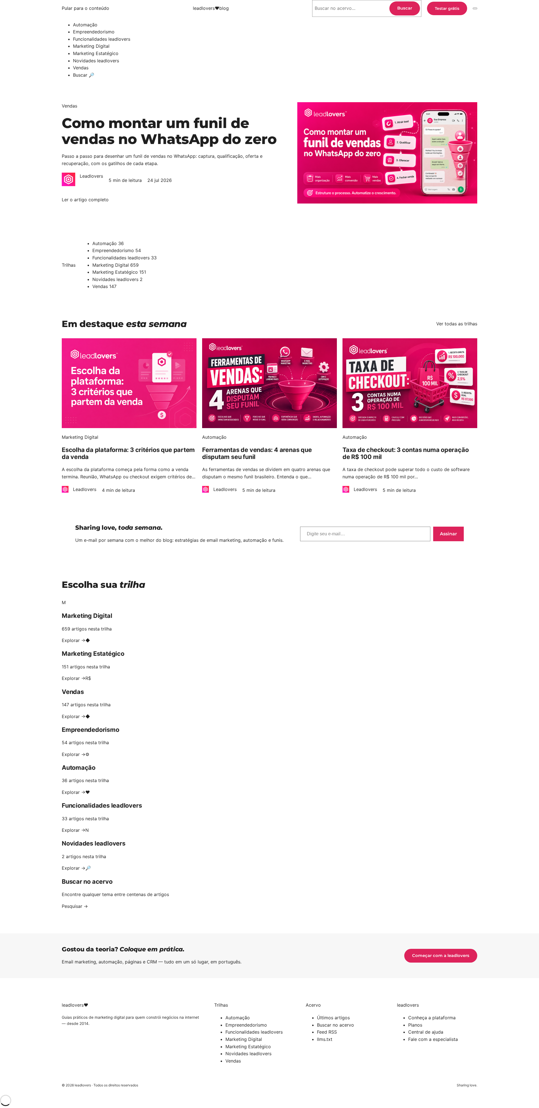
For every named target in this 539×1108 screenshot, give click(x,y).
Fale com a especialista (433, 1039)
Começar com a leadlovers (440, 955)
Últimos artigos (333, 1017)
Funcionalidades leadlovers (101, 39)
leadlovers (211, 8)
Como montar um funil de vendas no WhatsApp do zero (169, 131)
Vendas (80, 67)
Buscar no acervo (335, 1025)
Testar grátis (447, 8)
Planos (415, 1025)
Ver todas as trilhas (456, 323)
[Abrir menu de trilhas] (475, 8)
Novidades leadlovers (96, 60)
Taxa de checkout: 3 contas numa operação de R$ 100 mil (405, 453)
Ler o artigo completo (85, 200)
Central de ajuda (425, 1032)
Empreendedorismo (94, 32)
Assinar (448, 533)
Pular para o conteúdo (85, 8)
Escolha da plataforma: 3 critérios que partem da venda (128, 453)
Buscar (404, 8)
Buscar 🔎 (83, 75)
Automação (85, 25)
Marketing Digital (91, 46)
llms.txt (324, 1039)
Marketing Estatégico (95, 53)
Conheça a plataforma (432, 1017)
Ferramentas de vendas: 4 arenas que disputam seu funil (257, 453)
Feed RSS (327, 1032)
